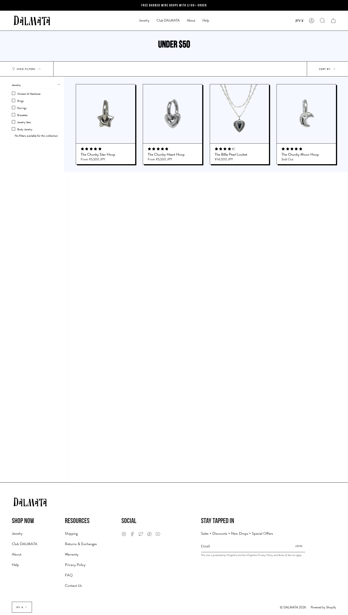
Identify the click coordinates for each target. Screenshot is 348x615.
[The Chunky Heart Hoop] (172, 114)
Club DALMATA (24, 544)
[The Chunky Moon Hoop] (306, 114)
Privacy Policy (75, 565)
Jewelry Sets (24, 122)
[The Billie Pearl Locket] (239, 114)
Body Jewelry (24, 129)
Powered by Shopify (323, 607)
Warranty (71, 554)
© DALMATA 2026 (293, 607)
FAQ (69, 575)
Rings (20, 101)
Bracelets (22, 115)
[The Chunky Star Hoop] (105, 114)
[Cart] (333, 21)
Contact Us (73, 585)
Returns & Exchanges (81, 544)
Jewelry (17, 533)
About (16, 554)
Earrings (22, 108)
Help (15, 565)
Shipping (71, 533)
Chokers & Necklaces (28, 94)
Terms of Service (286, 555)
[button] (144, 21)
